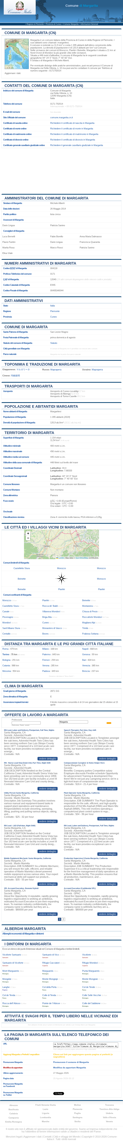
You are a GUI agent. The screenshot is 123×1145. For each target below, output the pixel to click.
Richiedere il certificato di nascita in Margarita (72, 123)
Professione (17, 720)
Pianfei (72, 50)
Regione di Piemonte (35, 24)
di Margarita (81, 6)
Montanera (87, 606)
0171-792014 (56, 103)
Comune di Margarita (26, 327)
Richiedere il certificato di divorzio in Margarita (72, 139)
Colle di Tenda (49, 995)
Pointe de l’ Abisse (51, 1003)
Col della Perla (49, 987)
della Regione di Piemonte (100, 40)
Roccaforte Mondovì (92, 617)
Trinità (85, 628)
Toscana (109, 1105)
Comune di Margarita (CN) (30, 33)
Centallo (6, 633)
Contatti (47, 1136)
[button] (28, 533)
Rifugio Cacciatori (51, 962)
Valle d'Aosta (109, 1117)
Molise (77, 1105)
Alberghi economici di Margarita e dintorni (23, 933)
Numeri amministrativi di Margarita (40, 263)
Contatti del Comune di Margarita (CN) (43, 86)
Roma (5, 649)
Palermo (46, 654)
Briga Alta (47, 617)
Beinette (81, 50)
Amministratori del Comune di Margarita (46, 198)
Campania (14, 1117)
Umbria (109, 1113)
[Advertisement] (62, 170)
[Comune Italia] (20, 13)
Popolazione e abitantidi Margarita (41, 406)
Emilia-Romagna (13, 1122)
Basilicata (14, 1109)
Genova (86, 654)
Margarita (35, 40)
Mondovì (49, 52)
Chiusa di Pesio (90, 611)
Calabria (13, 1113)
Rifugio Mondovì (90, 962)
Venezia (86, 665)
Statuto (53, 343)
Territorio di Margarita (29, 433)
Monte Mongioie (90, 979)
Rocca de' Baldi (50, 606)
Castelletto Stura (22, 568)
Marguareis (47, 971)
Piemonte (55, 311)
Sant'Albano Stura (11, 628)
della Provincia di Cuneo (72, 40)
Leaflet (61, 557)
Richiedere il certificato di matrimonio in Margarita (74, 134)
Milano (45, 649)
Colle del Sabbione (91, 1003)
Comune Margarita (71, 24)
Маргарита (55, 369)
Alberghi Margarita (25, 929)
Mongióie (6, 979)
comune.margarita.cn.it (61, 117)
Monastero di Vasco (52, 628)
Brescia (86, 671)
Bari (84, 660)
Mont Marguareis (10, 971)
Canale (5, 611)
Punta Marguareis (91, 971)
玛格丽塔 (15, 375)
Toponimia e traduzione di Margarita (42, 364)
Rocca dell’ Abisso (11, 1003)
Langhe (6, 987)
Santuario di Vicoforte (12, 962)
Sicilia (77, 1121)
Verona (45, 665)
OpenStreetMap (81, 557)
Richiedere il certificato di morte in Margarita (71, 128)
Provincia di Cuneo (53, 24)
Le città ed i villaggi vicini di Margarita (45, 527)
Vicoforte (86, 954)
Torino (5, 654)
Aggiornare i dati (12, 73)
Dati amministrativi (23, 301)
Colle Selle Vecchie (91, 995)
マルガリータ (23, 369)
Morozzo (63, 50)
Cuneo (53, 316)
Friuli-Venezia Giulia (45, 1105)
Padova (46, 671)
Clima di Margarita (23, 686)
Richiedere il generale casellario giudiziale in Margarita (76, 145)
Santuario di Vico (50, 954)
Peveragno (7, 617)
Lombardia (45, 1117)
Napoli (85, 649)
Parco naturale (9, 354)
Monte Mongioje (50, 979)
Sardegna (77, 1117)
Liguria (45, 1113)
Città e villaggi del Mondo (66, 1136)
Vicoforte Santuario (11, 954)
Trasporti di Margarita (28, 386)
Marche (45, 1121)
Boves (45, 633)
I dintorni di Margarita (27, 944)
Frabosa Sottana (90, 633)
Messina (6, 671)
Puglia (77, 1113)
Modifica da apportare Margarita (69, 1067)
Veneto (109, 1121)
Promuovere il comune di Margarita (71, 1062)
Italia (52, 305)
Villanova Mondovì (51, 611)
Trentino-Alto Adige (109, 1109)
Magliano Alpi (88, 622)
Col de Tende (88, 987)
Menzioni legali (14, 1136)
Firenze (46, 660)
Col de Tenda (8, 995)
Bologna (6, 660)
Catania (6, 665)
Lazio (45, 1109)
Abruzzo (13, 1105)
